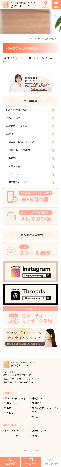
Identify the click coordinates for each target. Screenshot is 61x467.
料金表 (7, 408)
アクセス (9, 413)
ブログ (35, 436)
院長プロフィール (39, 89)
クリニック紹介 (12, 436)
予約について (13, 118)
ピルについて (15, 174)
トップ (33, 38)
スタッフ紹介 (11, 431)
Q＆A (35, 416)
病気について (39, 431)
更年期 (12, 158)
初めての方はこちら (16, 110)
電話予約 (10, 463)
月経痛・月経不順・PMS (21, 142)
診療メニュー (13, 134)
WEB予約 (30, 464)
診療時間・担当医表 (16, 126)
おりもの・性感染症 (19, 150)
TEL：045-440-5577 (23, 382)
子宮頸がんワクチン (19, 182)
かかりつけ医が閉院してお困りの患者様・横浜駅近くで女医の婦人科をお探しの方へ (37, 84)
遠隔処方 (37, 403)
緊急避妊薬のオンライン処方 (45, 410)
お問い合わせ (50, 463)
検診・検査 (14, 166)
